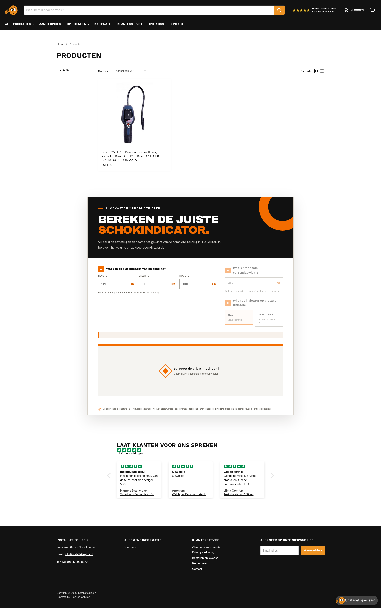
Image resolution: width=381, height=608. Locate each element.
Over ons (156, 24)
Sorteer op (105, 71)
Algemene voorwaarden (207, 546)
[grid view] (316, 71)
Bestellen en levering (205, 557)
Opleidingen (77, 24)
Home (60, 44)
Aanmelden (313, 550)
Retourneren (200, 563)
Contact (176, 24)
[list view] (322, 71)
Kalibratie (102, 24)
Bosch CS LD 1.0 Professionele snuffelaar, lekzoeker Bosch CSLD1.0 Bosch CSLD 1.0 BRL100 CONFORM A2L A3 (130, 155)
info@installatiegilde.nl (79, 554)
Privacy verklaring (203, 552)
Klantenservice (130, 24)
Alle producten (18, 24)
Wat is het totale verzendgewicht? (245, 270)
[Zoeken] (279, 10)
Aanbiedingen (50, 24)
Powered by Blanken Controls (73, 597)
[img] (192, 450)
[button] (110, 475)
